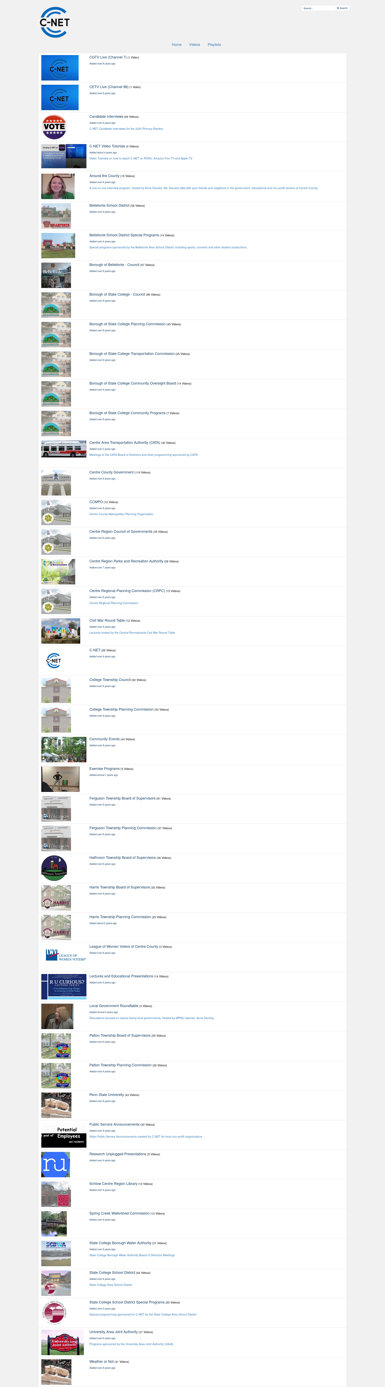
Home (176, 44)
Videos (194, 44)
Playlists (214, 44)
